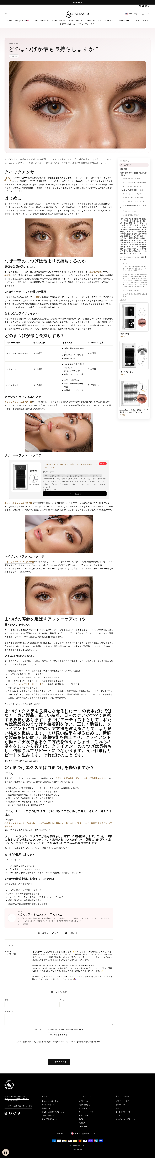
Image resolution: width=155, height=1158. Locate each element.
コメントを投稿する (59, 1035)
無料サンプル (121, 1105)
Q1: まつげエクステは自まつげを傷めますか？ (133, 258)
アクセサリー (124, 20)
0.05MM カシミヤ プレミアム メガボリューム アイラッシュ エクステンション (70, 466)
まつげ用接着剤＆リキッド (51, 1119)
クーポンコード (84, 1108)
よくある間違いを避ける (131, 215)
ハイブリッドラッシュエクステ (133, 201)
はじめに (123, 169)
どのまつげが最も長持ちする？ (131, 190)
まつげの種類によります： (132, 290)
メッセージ (9, 1011)
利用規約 (85, 1042)
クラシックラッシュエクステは (18, 402)
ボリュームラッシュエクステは (18, 503)
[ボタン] (30, 1106)
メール (62, 1000)
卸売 (145, 20)
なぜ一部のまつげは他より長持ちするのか (133, 174)
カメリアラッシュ (48, 1105)
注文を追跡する (84, 1105)
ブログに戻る (60, 1062)
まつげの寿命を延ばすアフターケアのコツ (133, 206)
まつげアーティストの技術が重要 (134, 182)
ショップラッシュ (40, 20)
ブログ (18, 43)
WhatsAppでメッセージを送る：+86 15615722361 (17, 1100)
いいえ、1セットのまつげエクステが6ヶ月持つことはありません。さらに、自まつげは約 (135, 269)
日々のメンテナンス (130, 211)
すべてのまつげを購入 (50, 1101)
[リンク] (74, 1084)
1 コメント (13, 56)
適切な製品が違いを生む (131, 179)
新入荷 (9, 20)
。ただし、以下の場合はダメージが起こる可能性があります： (81, 778)
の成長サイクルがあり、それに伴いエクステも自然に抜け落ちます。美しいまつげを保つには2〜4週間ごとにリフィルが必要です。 (58, 825)
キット (136, 20)
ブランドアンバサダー (86, 24)
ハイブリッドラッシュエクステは (19, 561)
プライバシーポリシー (69, 1042)
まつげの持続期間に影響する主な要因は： (135, 295)
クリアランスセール (67, 24)
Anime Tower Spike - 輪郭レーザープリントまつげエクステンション (133, 411)
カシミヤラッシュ (48, 1115)
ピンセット (109, 20)
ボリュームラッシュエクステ (133, 197)
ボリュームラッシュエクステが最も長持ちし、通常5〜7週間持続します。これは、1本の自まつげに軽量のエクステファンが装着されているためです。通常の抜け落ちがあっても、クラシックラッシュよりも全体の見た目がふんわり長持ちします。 (135, 280)
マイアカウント (84, 1101)
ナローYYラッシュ (126, 372)
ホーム (11, 43)
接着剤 (7, 275)
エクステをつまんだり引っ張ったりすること (27, 684)
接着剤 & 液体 (57, 20)
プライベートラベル (123, 1101)
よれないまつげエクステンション (54, 1112)
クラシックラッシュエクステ (133, 194)
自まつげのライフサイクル (132, 186)
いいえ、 (126, 263)
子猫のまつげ (124, 334)
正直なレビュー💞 (22, 20)
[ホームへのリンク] (77, 14)
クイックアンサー (126, 165)
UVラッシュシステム (76, 20)
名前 (6, 1000)
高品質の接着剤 (96, 272)
